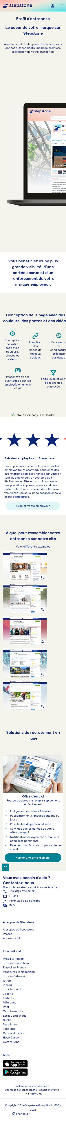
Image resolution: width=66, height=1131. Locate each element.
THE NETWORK (33, 1093)
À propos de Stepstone (18, 929)
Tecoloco (9, 1029)
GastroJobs (11, 1042)
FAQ (12, 905)
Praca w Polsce (13, 959)
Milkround (9, 1002)
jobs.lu (7, 985)
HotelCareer (11, 1037)
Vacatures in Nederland (19, 972)
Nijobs (7, 1020)
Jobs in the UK (13, 989)
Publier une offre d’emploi (33, 858)
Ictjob (7, 980)
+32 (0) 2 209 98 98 (22, 891)
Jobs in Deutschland (16, 963)
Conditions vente (49, 1089)
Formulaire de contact (24, 901)
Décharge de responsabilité (21, 1089)
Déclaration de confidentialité (32, 1086)
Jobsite (8, 994)
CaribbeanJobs (13, 1011)
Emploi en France (14, 967)
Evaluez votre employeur (33, 506)
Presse (7, 934)
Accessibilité (11, 938)
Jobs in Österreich (15, 976)
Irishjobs (8, 998)
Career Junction (14, 1033)
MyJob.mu (10, 1024)
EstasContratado (15, 1016)
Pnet (6, 1007)
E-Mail (13, 896)
